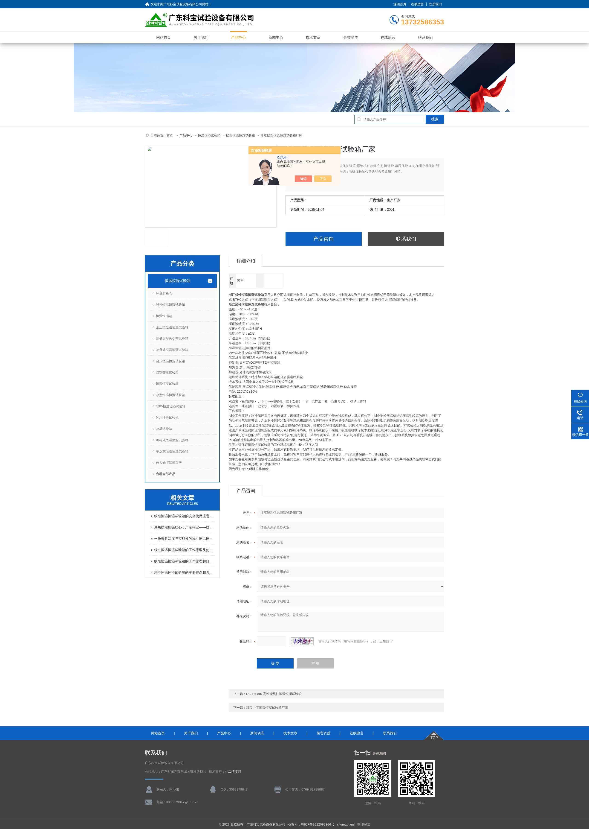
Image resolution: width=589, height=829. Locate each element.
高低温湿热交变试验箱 (172, 338)
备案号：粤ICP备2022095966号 (311, 824)
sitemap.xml (346, 824)
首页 (170, 135)
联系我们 (435, 4)
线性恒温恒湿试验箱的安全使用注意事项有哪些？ (184, 516)
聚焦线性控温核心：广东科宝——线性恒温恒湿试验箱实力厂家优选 (184, 527)
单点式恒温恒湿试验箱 (172, 451)
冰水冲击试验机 (167, 417)
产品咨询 (323, 239)
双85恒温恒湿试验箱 (170, 406)
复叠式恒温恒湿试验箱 (172, 350)
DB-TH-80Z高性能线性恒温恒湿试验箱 (274, 694)
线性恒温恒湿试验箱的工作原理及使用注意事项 (184, 550)
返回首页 (399, 4)
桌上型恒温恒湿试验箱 (172, 327)
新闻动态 (257, 733)
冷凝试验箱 (164, 429)
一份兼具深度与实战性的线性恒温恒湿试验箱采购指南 (184, 538)
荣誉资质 (350, 37)
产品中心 (238, 37)
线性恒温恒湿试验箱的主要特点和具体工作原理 (184, 572)
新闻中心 (276, 37)
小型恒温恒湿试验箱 (170, 395)
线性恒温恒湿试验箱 (240, 135)
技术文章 (313, 37)
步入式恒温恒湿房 (169, 462)
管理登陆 (363, 824)
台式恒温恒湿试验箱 (170, 361)
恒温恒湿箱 (164, 316)
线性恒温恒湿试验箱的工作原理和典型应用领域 (184, 561)
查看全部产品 (165, 474)
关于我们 (201, 37)
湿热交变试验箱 (167, 372)
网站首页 (163, 37)
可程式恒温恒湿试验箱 (172, 440)
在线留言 (417, 4)
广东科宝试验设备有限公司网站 (185, 4)
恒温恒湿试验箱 (209, 135)
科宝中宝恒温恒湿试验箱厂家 (267, 707)
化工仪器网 (233, 771)
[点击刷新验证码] (302, 641)
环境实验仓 (164, 293)
